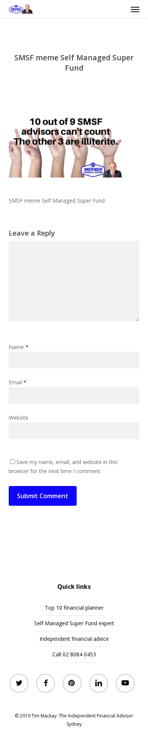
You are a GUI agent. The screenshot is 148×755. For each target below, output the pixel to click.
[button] (135, 9)
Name (18, 347)
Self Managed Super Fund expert (74, 623)
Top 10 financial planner (74, 607)
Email (18, 382)
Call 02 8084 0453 (74, 654)
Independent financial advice (74, 638)
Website (18, 417)
